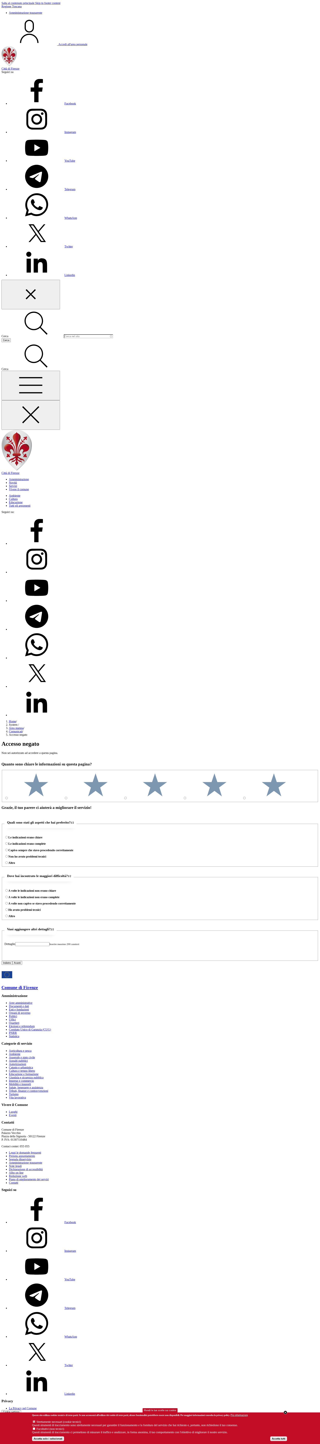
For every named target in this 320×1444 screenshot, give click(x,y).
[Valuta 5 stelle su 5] (36, 798)
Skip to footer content (47, 3)
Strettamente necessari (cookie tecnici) (58, 1421)
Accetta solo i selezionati (48, 1438)
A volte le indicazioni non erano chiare (32, 890)
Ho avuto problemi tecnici (24, 909)
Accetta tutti (278, 1438)
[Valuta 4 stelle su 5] (95, 798)
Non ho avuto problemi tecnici (27, 856)
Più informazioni (239, 1415)
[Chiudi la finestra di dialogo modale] (30, 294)
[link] (44, 44)
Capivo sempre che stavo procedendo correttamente (40, 850)
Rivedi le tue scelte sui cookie (160, 1410)
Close (285, 1412)
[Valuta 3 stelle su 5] (155, 798)
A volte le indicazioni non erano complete (33, 897)
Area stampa (16, 728)
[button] (36, 369)
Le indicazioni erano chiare (25, 837)
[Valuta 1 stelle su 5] (274, 798)
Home (12, 721)
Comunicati (15, 731)
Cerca (4, 336)
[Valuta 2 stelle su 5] (214, 798)
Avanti (17, 962)
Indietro (7, 962)
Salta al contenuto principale (18, 3)
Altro (11, 862)
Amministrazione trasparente (25, 12)
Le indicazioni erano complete (27, 843)
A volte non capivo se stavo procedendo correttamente (42, 903)
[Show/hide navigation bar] (30, 385)
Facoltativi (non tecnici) (50, 1428)
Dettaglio (9, 944)
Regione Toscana (11, 6)
